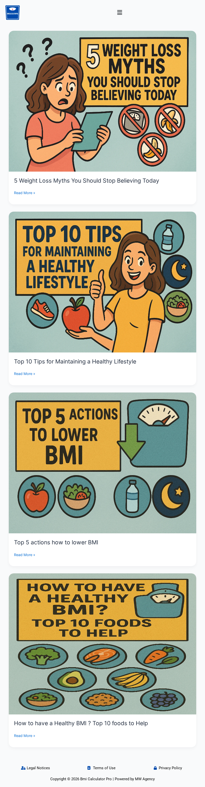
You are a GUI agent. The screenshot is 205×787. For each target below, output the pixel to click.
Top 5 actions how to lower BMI (56, 542)
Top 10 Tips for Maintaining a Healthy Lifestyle (75, 361)
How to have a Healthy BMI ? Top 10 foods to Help (81, 723)
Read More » (24, 192)
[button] (119, 12)
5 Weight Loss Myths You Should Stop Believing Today (86, 180)
